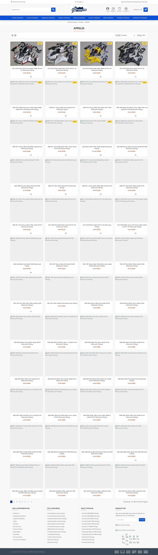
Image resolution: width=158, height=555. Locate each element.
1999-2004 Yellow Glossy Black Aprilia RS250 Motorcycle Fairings (27, 343)
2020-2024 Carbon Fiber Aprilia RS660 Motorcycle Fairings (97, 147)
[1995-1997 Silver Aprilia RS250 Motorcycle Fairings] (61, 288)
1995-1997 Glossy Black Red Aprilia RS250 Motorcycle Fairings (62, 265)
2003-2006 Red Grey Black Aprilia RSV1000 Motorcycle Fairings (27, 187)
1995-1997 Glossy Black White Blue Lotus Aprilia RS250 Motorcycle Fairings (97, 265)
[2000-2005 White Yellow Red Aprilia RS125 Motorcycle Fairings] (131, 401)
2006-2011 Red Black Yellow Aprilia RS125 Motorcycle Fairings (131, 187)
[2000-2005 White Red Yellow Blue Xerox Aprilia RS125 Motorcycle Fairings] (61, 401)
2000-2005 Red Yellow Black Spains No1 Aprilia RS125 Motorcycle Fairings (97, 380)
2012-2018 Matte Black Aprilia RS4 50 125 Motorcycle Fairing (132, 69)
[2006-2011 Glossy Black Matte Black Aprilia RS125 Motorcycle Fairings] (96, 171)
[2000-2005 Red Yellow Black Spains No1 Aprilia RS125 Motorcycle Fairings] (96, 364)
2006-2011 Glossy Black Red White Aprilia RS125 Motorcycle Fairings (27, 147)
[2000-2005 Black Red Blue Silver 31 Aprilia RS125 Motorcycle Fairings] (61, 328)
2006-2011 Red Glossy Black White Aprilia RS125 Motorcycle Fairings (27, 226)
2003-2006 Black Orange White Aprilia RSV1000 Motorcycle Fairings (27, 453)
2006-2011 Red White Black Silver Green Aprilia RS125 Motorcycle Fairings (62, 147)
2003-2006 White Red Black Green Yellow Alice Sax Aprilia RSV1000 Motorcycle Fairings (131, 108)
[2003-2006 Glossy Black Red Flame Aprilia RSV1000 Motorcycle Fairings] (96, 437)
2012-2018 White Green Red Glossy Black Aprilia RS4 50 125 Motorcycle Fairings (132, 226)
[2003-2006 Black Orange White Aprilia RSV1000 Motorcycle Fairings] (26, 437)
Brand (81, 22)
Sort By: (118, 35)
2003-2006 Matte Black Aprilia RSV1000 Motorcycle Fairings (132, 453)
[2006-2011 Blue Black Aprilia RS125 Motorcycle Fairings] (61, 171)
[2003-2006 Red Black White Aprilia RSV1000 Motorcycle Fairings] (61, 476)
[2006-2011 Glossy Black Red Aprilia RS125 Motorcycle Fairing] (61, 93)
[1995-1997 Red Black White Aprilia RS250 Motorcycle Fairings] (131, 249)
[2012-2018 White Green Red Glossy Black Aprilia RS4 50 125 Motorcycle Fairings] (131, 210)
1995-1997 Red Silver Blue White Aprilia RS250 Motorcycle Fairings (27, 304)
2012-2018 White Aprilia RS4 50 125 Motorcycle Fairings (97, 226)
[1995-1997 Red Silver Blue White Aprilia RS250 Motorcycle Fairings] (26, 288)
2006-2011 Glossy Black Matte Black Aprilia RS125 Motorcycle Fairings (97, 187)
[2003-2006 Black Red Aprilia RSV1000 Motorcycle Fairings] (61, 437)
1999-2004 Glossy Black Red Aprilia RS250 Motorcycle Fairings (97, 304)
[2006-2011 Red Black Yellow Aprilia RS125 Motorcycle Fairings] (131, 171)
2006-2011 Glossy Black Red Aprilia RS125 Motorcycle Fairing (62, 108)
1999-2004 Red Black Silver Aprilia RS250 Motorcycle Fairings (132, 304)
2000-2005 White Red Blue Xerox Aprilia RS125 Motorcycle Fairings (27, 416)
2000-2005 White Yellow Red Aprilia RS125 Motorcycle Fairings (132, 416)
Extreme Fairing (72, 22)
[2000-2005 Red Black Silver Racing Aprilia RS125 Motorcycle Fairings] (61, 364)
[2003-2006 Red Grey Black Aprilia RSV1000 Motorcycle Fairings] (26, 171)
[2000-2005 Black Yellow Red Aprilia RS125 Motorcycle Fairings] (26, 364)
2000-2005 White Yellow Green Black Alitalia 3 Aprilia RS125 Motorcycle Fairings (97, 416)
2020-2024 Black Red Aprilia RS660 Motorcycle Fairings (27, 265)
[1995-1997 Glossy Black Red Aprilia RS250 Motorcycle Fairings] (61, 249)
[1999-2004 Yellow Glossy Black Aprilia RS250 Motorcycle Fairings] (26, 328)
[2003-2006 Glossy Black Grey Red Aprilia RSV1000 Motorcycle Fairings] (131, 132)
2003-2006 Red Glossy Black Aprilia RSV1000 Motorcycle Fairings (97, 492)
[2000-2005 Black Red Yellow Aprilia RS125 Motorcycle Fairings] (131, 328)
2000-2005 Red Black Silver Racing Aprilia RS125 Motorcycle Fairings (62, 380)
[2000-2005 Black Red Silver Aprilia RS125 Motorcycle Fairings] (96, 328)
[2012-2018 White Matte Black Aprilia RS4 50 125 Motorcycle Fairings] (61, 54)
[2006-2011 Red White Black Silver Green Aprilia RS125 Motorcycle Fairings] (61, 132)
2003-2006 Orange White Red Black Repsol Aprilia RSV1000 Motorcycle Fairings (27, 492)
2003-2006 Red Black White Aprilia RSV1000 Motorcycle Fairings (62, 492)
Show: (139, 35)
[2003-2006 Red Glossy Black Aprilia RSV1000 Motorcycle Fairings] (96, 476)
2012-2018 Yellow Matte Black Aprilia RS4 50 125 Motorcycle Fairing (97, 69)
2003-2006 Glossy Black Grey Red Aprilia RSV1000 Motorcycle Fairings (132, 147)
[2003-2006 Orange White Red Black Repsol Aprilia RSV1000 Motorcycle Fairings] (26, 476)
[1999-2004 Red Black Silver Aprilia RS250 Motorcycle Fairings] (131, 288)
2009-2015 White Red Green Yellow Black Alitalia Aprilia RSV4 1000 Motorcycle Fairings (27, 108)
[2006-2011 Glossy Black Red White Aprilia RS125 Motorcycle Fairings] (26, 132)
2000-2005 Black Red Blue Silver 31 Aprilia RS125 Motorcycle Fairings (62, 343)
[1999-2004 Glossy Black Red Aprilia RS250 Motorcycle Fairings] (96, 288)
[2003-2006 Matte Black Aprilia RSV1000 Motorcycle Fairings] (131, 437)
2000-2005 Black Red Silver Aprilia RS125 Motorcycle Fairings (97, 343)
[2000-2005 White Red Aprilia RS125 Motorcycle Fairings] (131, 364)
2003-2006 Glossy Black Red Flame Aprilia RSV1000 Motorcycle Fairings (96, 453)
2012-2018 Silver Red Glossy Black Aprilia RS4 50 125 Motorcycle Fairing (27, 69)
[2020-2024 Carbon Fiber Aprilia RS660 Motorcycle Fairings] (96, 132)
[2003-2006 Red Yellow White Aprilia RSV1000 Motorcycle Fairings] (131, 476)
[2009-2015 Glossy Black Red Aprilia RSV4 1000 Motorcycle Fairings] (96, 93)
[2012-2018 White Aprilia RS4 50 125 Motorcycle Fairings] (96, 210)
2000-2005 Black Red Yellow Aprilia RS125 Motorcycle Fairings (131, 343)
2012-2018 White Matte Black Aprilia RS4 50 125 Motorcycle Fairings (62, 69)
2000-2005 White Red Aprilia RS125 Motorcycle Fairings (132, 380)
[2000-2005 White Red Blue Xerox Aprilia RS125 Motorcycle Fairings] (26, 401)
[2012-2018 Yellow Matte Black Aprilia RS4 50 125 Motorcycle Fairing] (96, 54)
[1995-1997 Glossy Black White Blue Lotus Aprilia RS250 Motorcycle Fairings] (96, 249)
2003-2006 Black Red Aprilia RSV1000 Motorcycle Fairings (62, 453)
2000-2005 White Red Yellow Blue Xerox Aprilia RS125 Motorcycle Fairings (62, 416)
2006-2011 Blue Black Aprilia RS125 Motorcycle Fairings (62, 187)
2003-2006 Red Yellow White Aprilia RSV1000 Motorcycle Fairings (131, 492)
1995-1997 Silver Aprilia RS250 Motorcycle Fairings (62, 303)
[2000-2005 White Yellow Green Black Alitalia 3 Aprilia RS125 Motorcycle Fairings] (96, 401)
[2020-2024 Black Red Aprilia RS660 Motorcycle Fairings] (26, 249)
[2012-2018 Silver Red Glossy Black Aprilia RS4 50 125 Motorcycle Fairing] (26, 54)
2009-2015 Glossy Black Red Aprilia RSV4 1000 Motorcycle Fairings (97, 108)
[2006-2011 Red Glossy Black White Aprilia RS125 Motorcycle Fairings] (26, 210)
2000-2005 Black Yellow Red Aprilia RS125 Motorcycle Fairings (27, 380)
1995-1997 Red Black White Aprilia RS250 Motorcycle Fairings (132, 265)
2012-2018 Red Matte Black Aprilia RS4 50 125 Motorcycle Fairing (62, 226)
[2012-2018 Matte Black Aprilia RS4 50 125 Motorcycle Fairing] (131, 54)
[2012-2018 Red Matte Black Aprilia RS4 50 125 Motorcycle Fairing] (61, 210)
